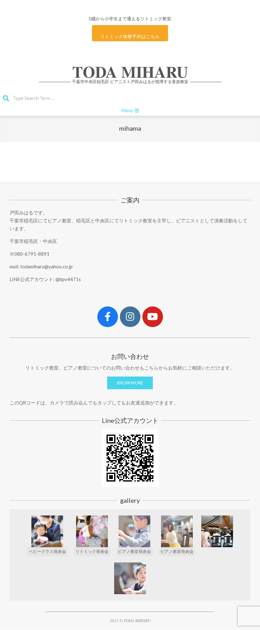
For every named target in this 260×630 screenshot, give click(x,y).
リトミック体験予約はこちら (129, 36)
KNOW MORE (130, 382)
